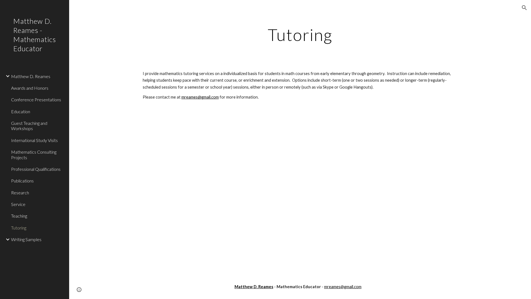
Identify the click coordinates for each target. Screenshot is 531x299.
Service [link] (18, 204)
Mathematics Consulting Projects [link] (33, 154)
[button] (524, 7)
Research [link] (20, 192)
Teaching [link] (19, 215)
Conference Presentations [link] (36, 99)
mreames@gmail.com (200, 97)
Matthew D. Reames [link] (30, 76)
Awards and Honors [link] (29, 88)
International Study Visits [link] (34, 140)
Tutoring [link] (18, 227)
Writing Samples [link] (26, 239)
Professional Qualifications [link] (36, 169)
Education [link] (20, 111)
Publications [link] (22, 180)
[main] (300, 34)
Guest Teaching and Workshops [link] (29, 125)
